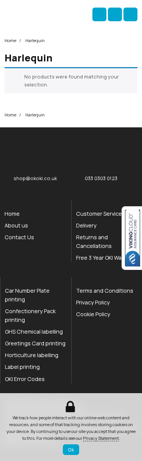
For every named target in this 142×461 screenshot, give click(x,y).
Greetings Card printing (35, 343)
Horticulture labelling (31, 355)
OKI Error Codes (25, 379)
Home (10, 40)
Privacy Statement (101, 438)
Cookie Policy (93, 314)
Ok (71, 449)
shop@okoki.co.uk (35, 178)
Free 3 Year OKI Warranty (106, 257)
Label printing (22, 366)
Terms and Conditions (104, 290)
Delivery (86, 225)
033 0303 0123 (101, 178)
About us (16, 225)
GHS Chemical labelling (34, 331)
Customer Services (100, 213)
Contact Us (19, 237)
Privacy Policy (93, 302)
